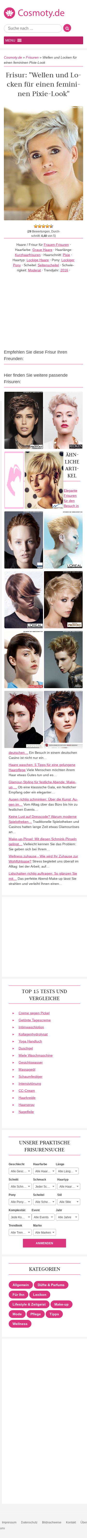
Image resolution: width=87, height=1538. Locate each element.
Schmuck (39, 1179)
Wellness (20, 1324)
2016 (64, 270)
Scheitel (38, 1195)
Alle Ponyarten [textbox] (20, 1202)
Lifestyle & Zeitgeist (29, 1304)
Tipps (54, 1314)
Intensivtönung (30, 1083)
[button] (10, 40)
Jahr (59, 1210)
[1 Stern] (36, 226)
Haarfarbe (40, 1164)
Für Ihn (18, 1295)
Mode (17, 1314)
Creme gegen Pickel (34, 1013)
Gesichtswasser (31, 1062)
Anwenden (44, 1243)
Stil (59, 1195)
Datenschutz (29, 1522)
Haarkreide (27, 1098)
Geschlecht (16, 1164)
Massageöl (27, 1069)
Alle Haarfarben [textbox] (45, 1171)
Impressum (9, 1522)
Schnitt (13, 1179)
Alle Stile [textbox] (65, 1202)
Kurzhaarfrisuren (28, 255)
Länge (60, 1164)
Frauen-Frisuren (56, 245)
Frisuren (32, 57)
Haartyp (62, 1179)
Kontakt (71, 1522)
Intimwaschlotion (31, 1027)
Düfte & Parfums (51, 1285)
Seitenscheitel (48, 265)
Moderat (34, 270)
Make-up (61, 1304)
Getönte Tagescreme (35, 1020)
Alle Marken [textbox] (43, 1232)
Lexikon (39, 1295)
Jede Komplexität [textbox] (21, 1217)
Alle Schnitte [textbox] (19, 1186)
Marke (37, 1225)
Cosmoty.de (13, 57)
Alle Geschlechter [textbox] (21, 1171)
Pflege (35, 1314)
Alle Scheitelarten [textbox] (45, 1202)
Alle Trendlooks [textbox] (21, 1232)
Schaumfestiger (31, 1076)
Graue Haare (42, 250)
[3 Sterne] (43, 226)
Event (36, 1210)
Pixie (66, 255)
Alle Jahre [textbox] (64, 1217)
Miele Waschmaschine (36, 1055)
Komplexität (17, 1210)
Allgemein (21, 1285)
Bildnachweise (51, 1522)
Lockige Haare (38, 260)
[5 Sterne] (51, 226)
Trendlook (15, 1225)
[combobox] (20, 1171)
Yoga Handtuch (30, 1041)
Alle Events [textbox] (41, 1217)
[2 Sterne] (40, 226)
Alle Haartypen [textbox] (69, 1186)
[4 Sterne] (47, 226)
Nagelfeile (26, 1112)
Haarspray (27, 1105)
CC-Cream (27, 1091)
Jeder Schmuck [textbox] (45, 1186)
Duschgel (26, 1048)
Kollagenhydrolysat (33, 1034)
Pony (12, 1195)
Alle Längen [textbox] (66, 1171)
